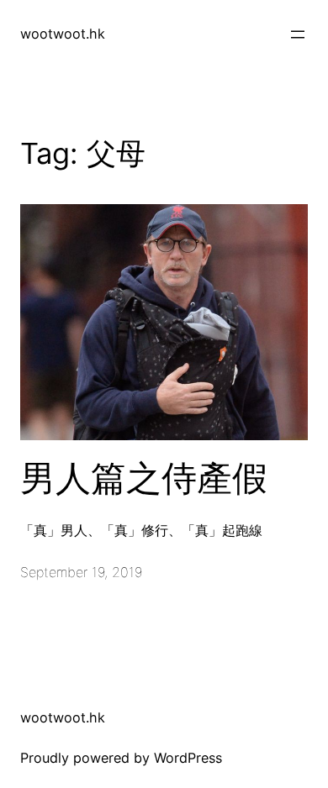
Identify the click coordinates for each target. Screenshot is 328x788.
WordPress (188, 757)
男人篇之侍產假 (143, 478)
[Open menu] (298, 34)
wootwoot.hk (62, 33)
